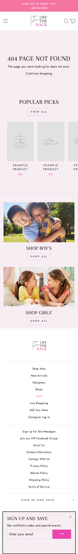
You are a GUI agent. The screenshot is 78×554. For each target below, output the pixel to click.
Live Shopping (39, 403)
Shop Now (39, 369)
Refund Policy (39, 473)
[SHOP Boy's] (39, 222)
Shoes (39, 389)
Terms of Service (39, 487)
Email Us (39, 445)
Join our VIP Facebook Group (39, 438)
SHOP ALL (39, 256)
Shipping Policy (39, 480)
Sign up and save (38, 500)
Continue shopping (39, 73)
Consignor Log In (39, 417)
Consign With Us (39, 459)
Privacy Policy (39, 466)
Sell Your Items (39, 410)
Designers (39, 382)
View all (39, 112)
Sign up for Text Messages (38, 431)
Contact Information (39, 452)
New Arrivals (39, 375)
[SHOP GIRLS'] (39, 287)
